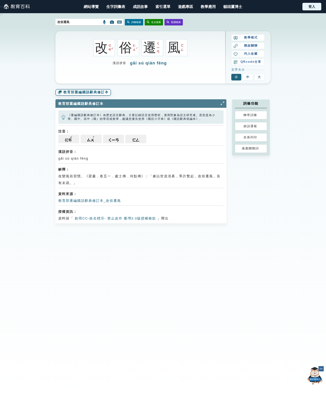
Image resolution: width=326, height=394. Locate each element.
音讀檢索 (176, 22)
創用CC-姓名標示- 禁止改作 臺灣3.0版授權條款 (114, 218)
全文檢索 (156, 22)
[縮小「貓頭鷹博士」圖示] (321, 368)
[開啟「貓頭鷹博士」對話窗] (315, 376)
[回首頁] (17, 6)
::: (1, 7)
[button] (163, 6)
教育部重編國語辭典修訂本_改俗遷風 (89, 201)
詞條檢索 (136, 22)
